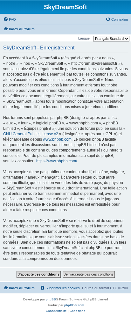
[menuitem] (9, 19)
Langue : (85, 38)
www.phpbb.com (57, 139)
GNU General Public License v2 (30, 134)
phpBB (51, 299)
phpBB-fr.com (74, 305)
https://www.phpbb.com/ (56, 161)
